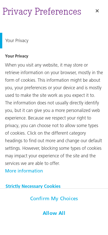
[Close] (97, 11)
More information (24, 171)
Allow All (54, 213)
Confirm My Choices (54, 198)
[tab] (54, 40)
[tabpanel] (54, 113)
